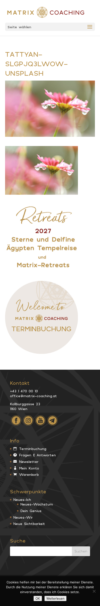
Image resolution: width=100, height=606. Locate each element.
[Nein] (94, 591)
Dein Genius (31, 511)
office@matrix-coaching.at (33, 396)
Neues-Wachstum (36, 504)
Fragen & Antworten (37, 455)
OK (37, 598)
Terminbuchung (32, 449)
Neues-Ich (22, 499)
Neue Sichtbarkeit (29, 524)
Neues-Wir (23, 517)
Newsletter (29, 461)
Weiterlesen (55, 598)
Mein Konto (29, 468)
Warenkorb (29, 474)
